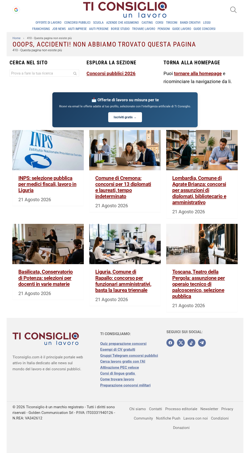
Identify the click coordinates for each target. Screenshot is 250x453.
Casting (147, 22)
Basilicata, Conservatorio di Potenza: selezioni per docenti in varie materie (45, 278)
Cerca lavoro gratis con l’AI (122, 361)
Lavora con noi (195, 418)
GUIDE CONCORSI (204, 29)
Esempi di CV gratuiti (117, 349)
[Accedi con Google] (16, 9)
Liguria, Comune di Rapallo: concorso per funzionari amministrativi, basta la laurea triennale (123, 281)
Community (143, 418)
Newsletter (209, 409)
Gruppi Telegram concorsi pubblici (129, 355)
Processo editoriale (181, 409)
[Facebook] (170, 343)
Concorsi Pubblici (77, 22)
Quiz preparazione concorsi (123, 343)
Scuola (98, 22)
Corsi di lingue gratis (118, 373)
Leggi (207, 22)
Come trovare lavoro (117, 379)
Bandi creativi (190, 22)
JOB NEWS (59, 29)
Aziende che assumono (122, 22)
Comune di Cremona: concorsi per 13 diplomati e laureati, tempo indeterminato (123, 187)
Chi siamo (137, 409)
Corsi (159, 22)
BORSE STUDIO (120, 29)
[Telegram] (202, 343)
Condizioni (220, 418)
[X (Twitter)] (181, 343)
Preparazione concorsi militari (125, 385)
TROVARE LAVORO (143, 29)
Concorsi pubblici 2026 (111, 73)
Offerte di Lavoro (49, 22)
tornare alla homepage (198, 73)
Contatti (155, 409)
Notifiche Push (168, 418)
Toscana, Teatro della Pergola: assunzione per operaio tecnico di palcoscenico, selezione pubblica (198, 284)
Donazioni (181, 427)
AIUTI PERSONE (99, 29)
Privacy (227, 409)
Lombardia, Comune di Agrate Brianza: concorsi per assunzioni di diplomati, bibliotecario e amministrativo (199, 190)
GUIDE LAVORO (181, 29)
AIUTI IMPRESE (77, 29)
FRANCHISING (41, 29)
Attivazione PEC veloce (119, 367)
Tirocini (171, 22)
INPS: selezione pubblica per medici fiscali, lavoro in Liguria (47, 184)
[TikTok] (191, 343)
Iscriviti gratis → (125, 117)
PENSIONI (164, 29)
